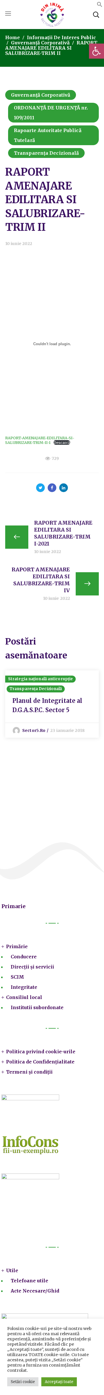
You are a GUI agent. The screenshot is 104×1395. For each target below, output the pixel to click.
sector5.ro (33, 730)
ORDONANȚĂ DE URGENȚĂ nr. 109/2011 (51, 112)
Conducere (24, 957)
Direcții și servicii (32, 967)
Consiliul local (24, 997)
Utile (12, 1270)
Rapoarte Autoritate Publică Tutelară (47, 135)
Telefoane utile (29, 1281)
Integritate (24, 987)
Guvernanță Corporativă (40, 43)
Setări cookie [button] (23, 1381)
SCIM (17, 977)
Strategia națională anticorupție (40, 678)
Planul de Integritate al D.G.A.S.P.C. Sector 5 (47, 705)
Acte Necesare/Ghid (35, 1291)
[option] (52, 704)
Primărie (17, 946)
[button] (96, 51)
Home (12, 37)
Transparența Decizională (46, 153)
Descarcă (61, 442)
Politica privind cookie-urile (40, 1051)
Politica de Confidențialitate (40, 1062)
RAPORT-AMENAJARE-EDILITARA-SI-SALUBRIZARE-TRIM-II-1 (39, 440)
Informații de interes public (61, 37)
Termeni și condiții (29, 1072)
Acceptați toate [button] (59, 1381)
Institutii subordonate (37, 1007)
